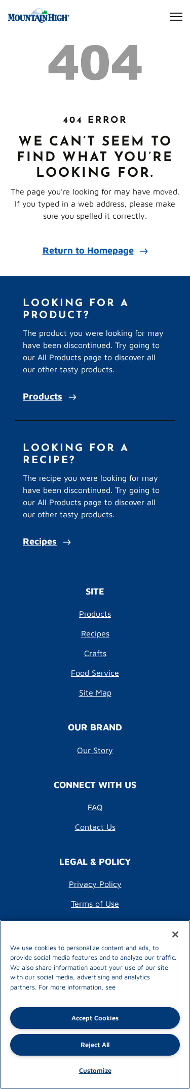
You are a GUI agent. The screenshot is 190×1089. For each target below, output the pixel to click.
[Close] (175, 934)
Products (42, 396)
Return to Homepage (88, 250)
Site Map (95, 692)
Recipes (40, 541)
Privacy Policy (95, 883)
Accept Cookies (95, 1017)
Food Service (95, 672)
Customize (95, 1070)
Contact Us (95, 826)
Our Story (95, 750)
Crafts (95, 653)
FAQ (95, 807)
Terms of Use (95, 903)
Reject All (95, 1044)
